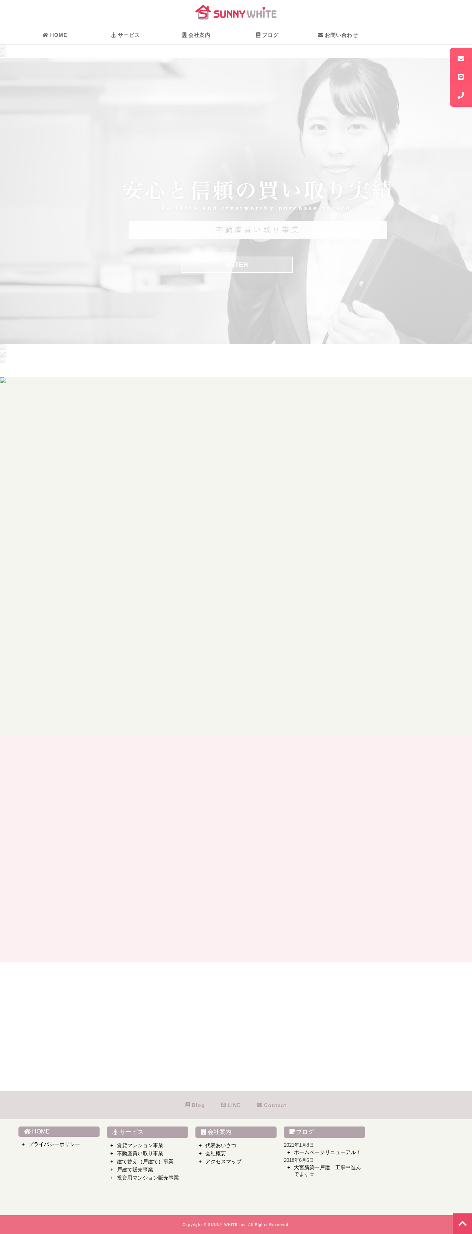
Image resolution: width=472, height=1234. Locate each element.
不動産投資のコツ (214, 630)
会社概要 (215, 1153)
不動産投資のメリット (220, 610)
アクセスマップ (223, 1161)
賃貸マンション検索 (69, 476)
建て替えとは (356, 467)
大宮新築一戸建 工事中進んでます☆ (327, 1170)
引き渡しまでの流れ (364, 524)
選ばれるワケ (61, 467)
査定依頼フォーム (214, 524)
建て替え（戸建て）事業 (145, 1161)
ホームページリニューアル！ (327, 1152)
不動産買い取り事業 (140, 1153)
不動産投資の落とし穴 (220, 620)
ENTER (237, 264)
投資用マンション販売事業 (148, 1178)
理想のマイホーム (66, 589)
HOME (57, 35)
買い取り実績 (208, 486)
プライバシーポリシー (54, 1144)
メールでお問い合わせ (221, 1040)
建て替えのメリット (364, 476)
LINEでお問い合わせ (221, 1059)
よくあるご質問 (63, 505)
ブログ (269, 35)
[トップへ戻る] (462, 1223)
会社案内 (199, 35)
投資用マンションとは (220, 601)
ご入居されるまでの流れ (75, 486)
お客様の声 (58, 496)
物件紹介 (55, 627)
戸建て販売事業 (135, 1170)
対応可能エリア (358, 496)
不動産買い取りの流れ (220, 496)
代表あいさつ (220, 1145)
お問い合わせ (340, 35)
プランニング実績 (361, 505)
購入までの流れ (63, 608)
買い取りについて (214, 467)
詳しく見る (239, 714)
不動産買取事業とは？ (220, 476)
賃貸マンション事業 (140, 1145)
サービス (128, 35)
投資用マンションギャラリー (229, 649)
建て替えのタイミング (367, 486)
